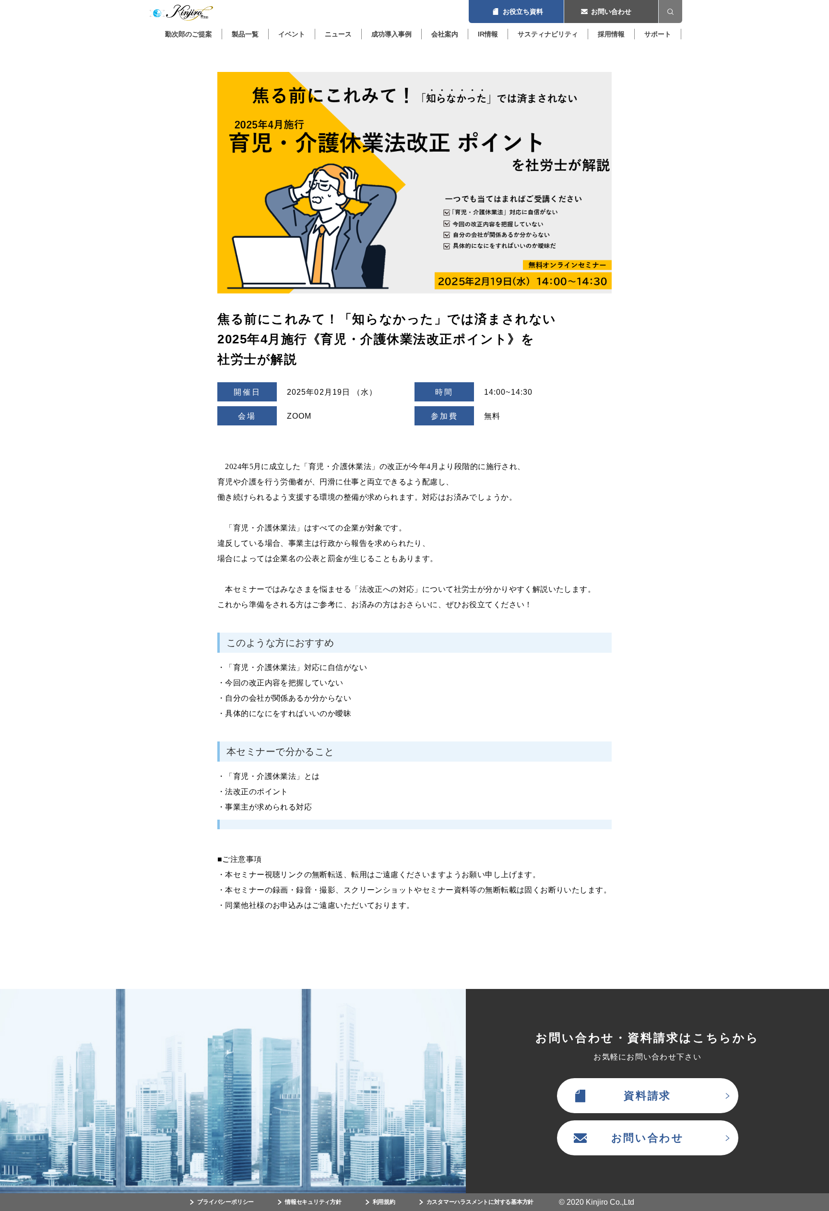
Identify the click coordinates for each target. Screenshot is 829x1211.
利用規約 (384, 1202)
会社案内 (444, 34)
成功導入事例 (391, 34)
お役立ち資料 (516, 11)
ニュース (338, 34)
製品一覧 (245, 34)
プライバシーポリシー (225, 1202)
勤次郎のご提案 (188, 34)
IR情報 (488, 34)
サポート (657, 34)
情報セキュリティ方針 (313, 1202)
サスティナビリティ (548, 34)
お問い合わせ (611, 11)
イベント (291, 34)
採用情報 (611, 34)
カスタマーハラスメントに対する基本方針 (479, 1202)
